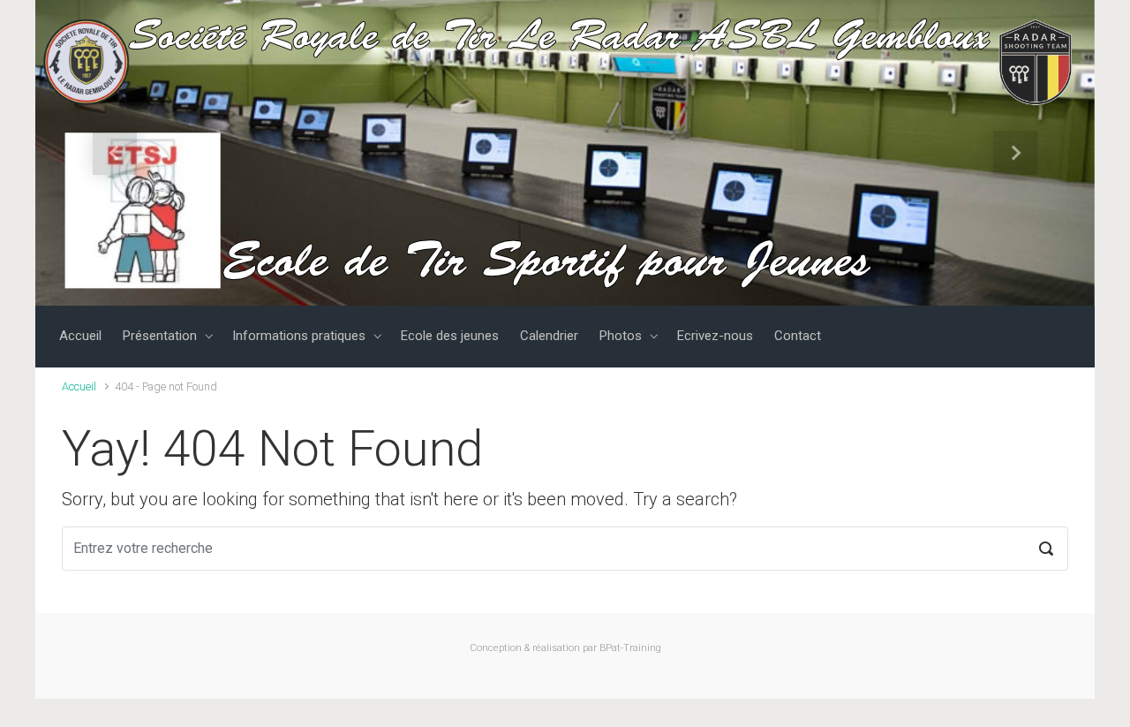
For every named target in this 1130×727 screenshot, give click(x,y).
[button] (114, 153)
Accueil (79, 386)
